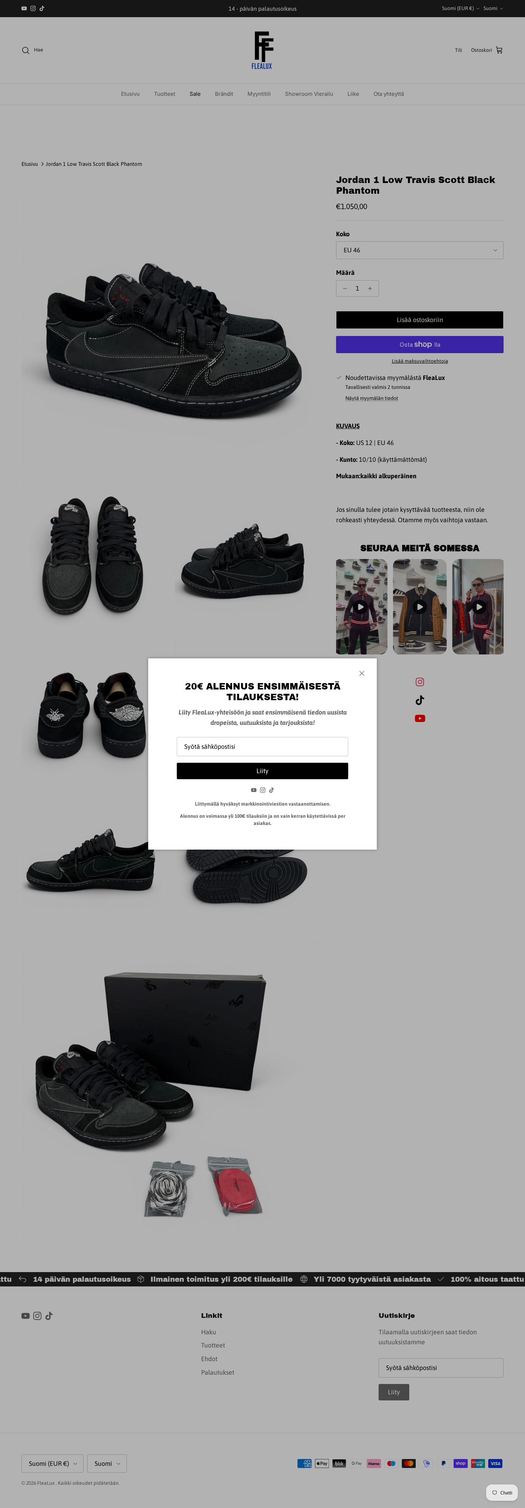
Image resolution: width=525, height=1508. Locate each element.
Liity (262, 771)
